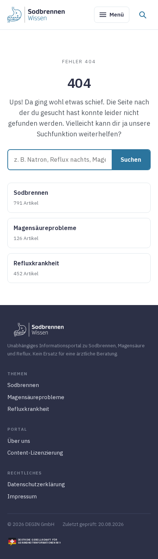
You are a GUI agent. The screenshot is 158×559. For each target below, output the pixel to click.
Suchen (131, 159)
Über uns (18, 440)
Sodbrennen (31, 197)
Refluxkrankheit (36, 268)
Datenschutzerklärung (36, 484)
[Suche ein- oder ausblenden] (142, 15)
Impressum (22, 496)
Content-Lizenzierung (35, 452)
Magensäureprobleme (45, 232)
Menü (116, 14)
